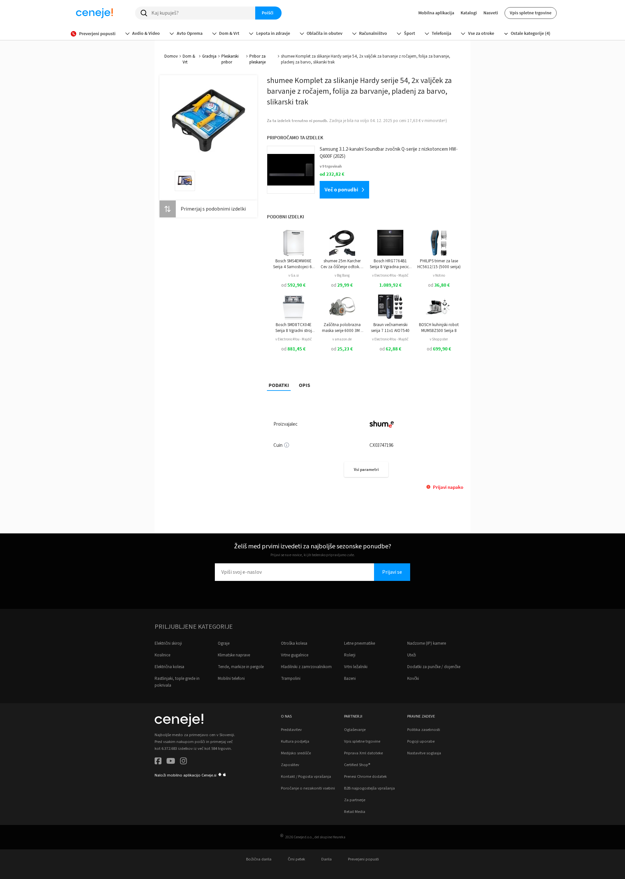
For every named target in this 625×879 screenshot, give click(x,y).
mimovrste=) (435, 121)
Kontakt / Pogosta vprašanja (306, 776)
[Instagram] (183, 762)
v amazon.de (342, 339)
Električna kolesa (169, 667)
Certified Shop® (357, 765)
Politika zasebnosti (423, 730)
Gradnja (209, 56)
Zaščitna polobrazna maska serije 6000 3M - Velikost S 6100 (342, 328)
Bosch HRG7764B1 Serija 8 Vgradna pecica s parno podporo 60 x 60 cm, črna (390, 264)
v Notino (439, 275)
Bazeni (350, 678)
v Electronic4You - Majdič (390, 275)
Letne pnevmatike (359, 643)
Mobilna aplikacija (436, 13)
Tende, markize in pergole (241, 667)
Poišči (267, 13)
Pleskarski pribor (230, 59)
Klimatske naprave (234, 655)
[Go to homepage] (94, 13)
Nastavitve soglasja (424, 753)
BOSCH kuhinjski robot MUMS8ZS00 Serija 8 (439, 328)
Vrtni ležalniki (356, 667)
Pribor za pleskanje (257, 59)
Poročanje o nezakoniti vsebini (308, 788)
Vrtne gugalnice (294, 655)
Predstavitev (291, 730)
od (293, 285)
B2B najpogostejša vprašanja (369, 788)
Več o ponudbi (341, 189)
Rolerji (349, 655)
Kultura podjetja (295, 741)
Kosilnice (162, 655)
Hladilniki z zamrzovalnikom (306, 667)
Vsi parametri (366, 469)
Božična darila (258, 859)
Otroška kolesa (294, 643)
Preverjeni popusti (363, 859)
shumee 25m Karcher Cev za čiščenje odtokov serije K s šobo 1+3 (342, 264)
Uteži (411, 655)
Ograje (223, 643)
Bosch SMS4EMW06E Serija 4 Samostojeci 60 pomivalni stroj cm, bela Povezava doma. (293, 264)
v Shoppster (439, 339)
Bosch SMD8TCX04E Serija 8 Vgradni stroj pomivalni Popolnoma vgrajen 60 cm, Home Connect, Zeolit (293, 328)
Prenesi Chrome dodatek (365, 776)
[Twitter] (170, 762)
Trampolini (290, 678)
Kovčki (413, 678)
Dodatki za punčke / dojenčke (433, 667)
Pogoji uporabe (421, 741)
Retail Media (354, 812)
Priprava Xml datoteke (363, 753)
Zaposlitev (290, 765)
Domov (171, 56)
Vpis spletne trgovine (530, 13)
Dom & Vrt (189, 59)
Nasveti (490, 13)
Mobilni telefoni (231, 678)
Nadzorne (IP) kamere (426, 643)
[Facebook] (158, 762)
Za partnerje (354, 800)
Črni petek (296, 859)
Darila (326, 859)
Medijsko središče (296, 753)
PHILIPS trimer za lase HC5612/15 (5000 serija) (439, 264)
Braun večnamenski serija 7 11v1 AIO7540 (390, 328)
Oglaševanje (355, 730)
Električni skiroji (168, 643)
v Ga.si (293, 275)
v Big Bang (342, 275)
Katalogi (469, 13)
